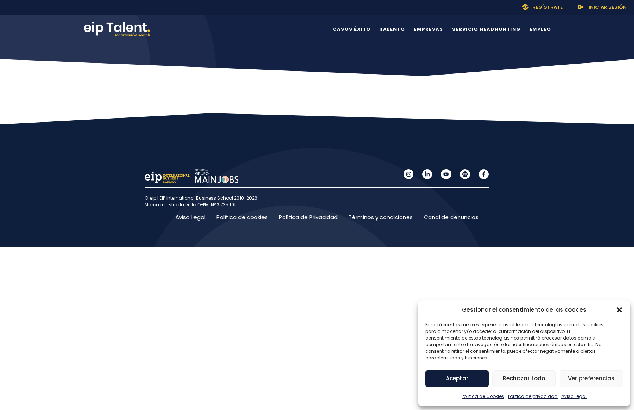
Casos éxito (352, 29)
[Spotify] (465, 174)
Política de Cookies (483, 396)
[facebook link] (483, 174)
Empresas (428, 29)
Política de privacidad (533, 396)
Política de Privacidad (308, 217)
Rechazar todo (524, 378)
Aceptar (457, 378)
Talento (392, 29)
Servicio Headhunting (486, 29)
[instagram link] (408, 174)
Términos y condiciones (381, 217)
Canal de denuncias (451, 217)
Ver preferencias (591, 378)
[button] (619, 309)
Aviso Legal (574, 396)
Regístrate (547, 7)
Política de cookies (242, 217)
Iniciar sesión (608, 7)
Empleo (540, 29)
